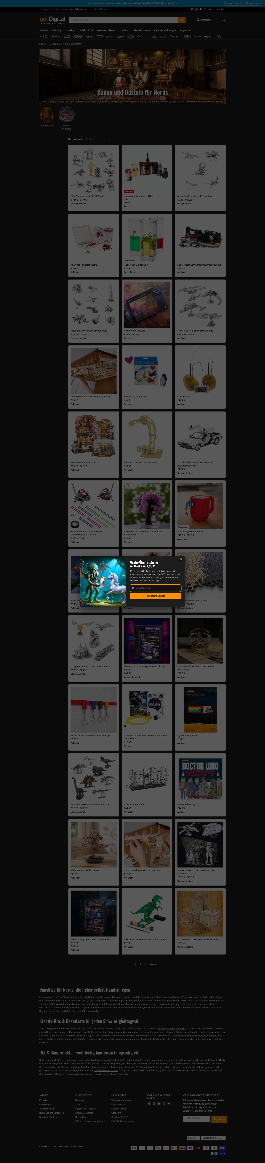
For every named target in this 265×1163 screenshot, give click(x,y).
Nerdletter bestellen (155, 596)
